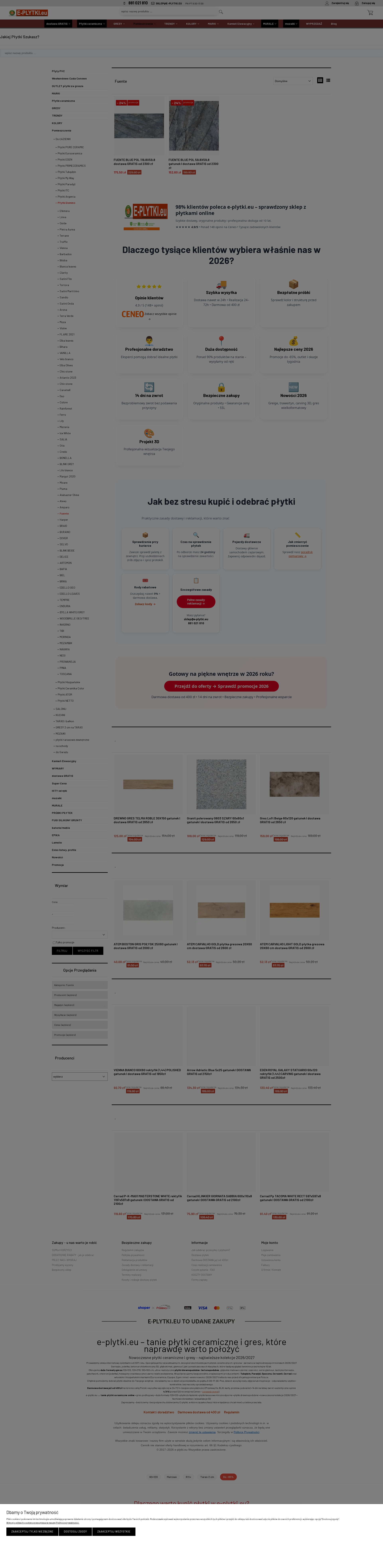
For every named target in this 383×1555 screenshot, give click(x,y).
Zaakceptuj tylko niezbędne (32, 1531)
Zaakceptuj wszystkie (113, 1531)
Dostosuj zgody (75, 1531)
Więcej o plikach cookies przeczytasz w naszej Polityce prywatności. (42, 1522)
